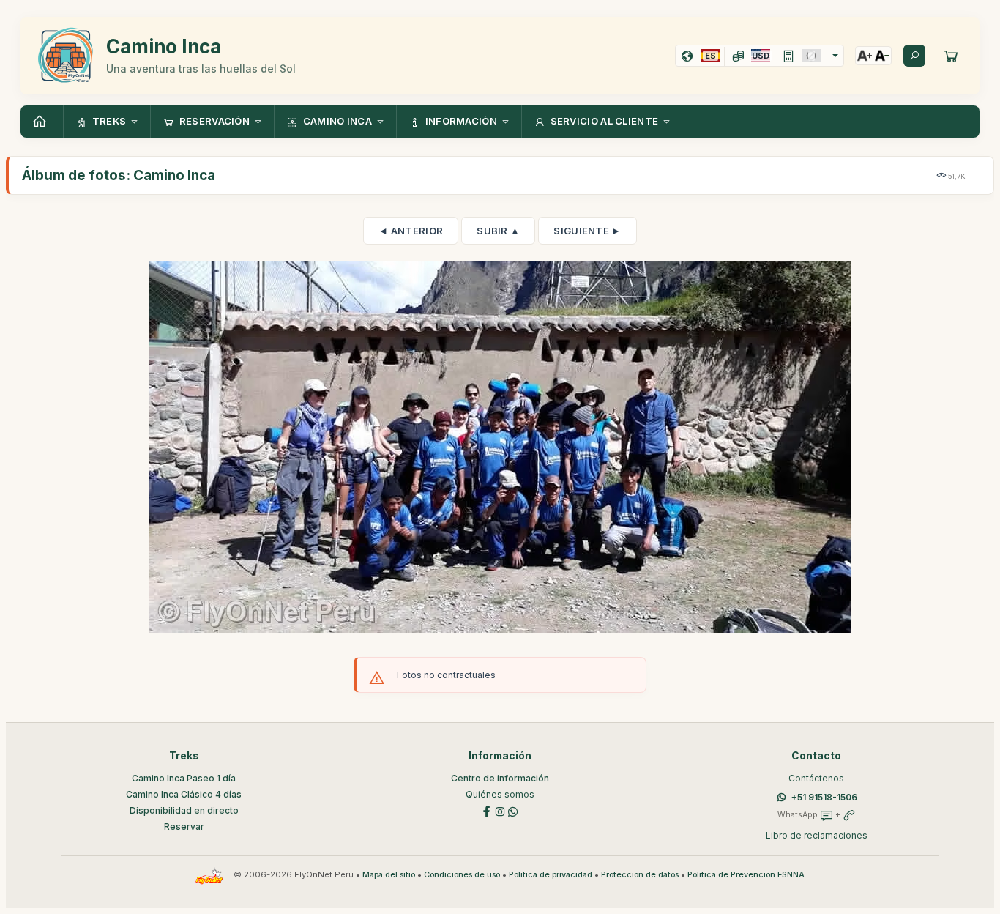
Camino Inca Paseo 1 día (184, 778)
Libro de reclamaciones (816, 835)
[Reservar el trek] (951, 55)
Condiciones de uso (462, 875)
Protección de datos (640, 875)
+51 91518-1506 (824, 797)
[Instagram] (500, 810)
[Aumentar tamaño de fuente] (864, 55)
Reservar (184, 826)
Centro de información (500, 778)
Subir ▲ (498, 231)
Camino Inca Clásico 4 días (184, 794)
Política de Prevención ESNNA (746, 875)
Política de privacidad (550, 875)
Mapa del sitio (388, 875)
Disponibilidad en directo (184, 810)
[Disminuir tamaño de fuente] (882, 55)
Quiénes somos (500, 794)
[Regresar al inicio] (41, 121)
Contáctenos (816, 778)
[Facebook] (486, 810)
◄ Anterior (410, 231)
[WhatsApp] (513, 810)
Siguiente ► (587, 231)
